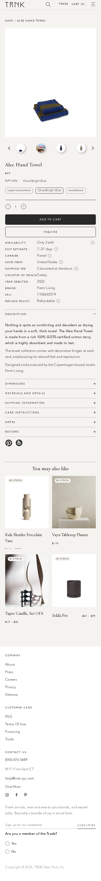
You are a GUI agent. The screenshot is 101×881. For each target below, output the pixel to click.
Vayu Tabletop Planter (70, 535)
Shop (9, 20)
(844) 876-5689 (16, 760)
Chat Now (12, 787)
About (10, 664)
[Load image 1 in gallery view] (20, 148)
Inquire (50, 231)
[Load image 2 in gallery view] (40, 148)
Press (9, 672)
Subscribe (86, 825)
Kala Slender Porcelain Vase (23, 538)
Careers (11, 679)
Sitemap (11, 694)
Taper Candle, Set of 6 (24, 614)
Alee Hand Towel (31, 20)
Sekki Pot (60, 616)
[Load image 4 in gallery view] (81, 148)
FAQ (8, 717)
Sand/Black (77, 191)
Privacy (10, 687)
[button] (48, 4)
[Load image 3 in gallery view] (61, 148)
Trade (63, 3)
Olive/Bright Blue (49, 190)
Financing (12, 732)
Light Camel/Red (20, 191)
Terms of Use (15, 724)
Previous (8, 148)
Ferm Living (46, 288)
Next (92, 148)
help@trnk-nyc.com (19, 778)
